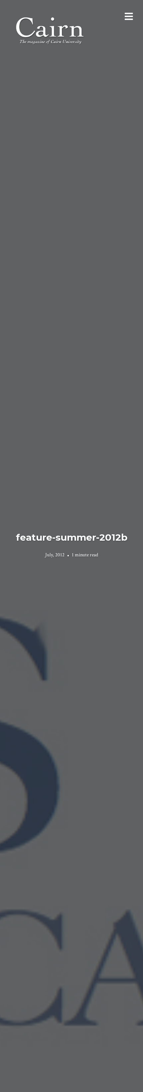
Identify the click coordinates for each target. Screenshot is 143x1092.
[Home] (50, 29)
